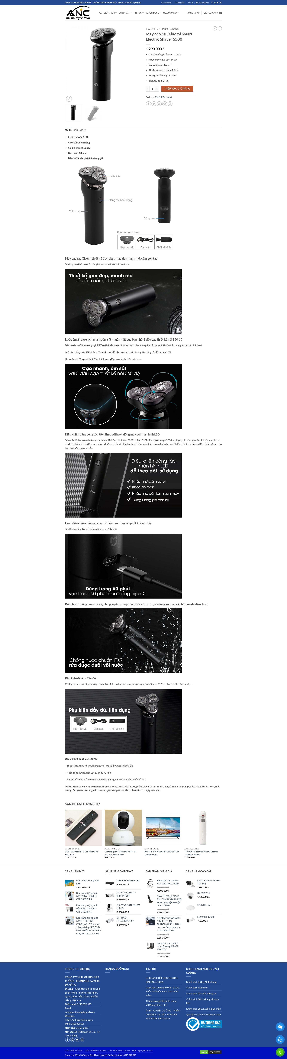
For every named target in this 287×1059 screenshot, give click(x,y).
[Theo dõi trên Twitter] (218, 3)
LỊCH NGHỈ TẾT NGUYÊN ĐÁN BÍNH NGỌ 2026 (162, 980)
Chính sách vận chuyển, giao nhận (203, 1008)
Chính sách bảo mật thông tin (201, 993)
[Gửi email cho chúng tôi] (220, 3)
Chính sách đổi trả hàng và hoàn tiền (202, 1001)
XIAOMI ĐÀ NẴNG (169, 29)
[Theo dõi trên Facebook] (212, 3)
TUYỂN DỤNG (152, 13)
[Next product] (215, 28)
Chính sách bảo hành (197, 987)
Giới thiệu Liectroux (119, 1050)
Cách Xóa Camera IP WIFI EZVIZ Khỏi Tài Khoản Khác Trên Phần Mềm (163, 991)
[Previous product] (220, 28)
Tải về (190, 2)
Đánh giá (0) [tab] (80, 130)
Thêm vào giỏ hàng (177, 88)
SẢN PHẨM (124, 13)
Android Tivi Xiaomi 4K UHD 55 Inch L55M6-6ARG (162, 853)
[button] (202, 2)
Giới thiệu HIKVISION (95, 1050)
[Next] (136, 64)
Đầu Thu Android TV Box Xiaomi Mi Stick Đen (81, 853)
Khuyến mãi (166, 2)
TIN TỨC (137, 13)
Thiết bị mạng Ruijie (142, 1050)
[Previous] (70, 64)
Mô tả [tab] (68, 130)
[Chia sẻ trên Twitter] (153, 103)
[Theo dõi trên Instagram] (215, 3)
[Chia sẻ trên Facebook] (148, 103)
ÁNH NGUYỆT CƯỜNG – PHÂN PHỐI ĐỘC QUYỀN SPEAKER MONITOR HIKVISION (163, 1014)
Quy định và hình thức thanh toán (203, 1014)
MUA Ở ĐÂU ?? (170, 13)
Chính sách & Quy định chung (201, 981)
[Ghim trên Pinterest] (164, 103)
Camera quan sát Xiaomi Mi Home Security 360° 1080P (120, 853)
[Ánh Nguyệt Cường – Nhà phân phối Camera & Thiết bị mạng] (80, 12)
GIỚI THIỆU (109, 13)
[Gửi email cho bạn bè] (159, 103)
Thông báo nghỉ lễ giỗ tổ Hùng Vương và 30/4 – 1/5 (161, 1003)
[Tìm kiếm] (100, 13)
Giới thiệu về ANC (74, 1050)
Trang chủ (152, 29)
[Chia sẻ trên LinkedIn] (170, 103)
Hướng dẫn (179, 2)
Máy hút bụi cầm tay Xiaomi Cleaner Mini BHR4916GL (201, 853)
